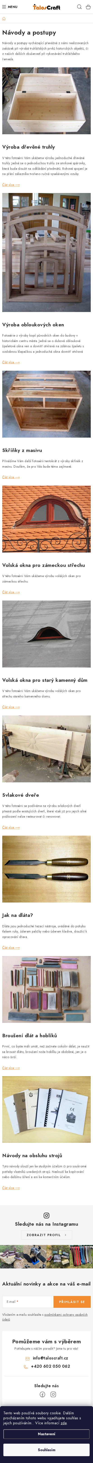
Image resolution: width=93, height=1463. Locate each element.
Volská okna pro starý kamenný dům (45, 680)
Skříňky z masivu (22, 450)
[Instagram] (53, 1394)
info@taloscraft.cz (50, 1358)
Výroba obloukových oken (33, 324)
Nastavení (46, 1434)
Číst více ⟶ (11, 185)
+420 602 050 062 (50, 1366)
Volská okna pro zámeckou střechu (43, 565)
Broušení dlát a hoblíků (29, 1035)
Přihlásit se (72, 1302)
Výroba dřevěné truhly (28, 146)
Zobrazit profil (44, 1235)
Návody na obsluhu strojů (32, 1155)
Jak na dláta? (17, 915)
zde (64, 1423)
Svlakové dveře (20, 795)
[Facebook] (42, 1394)
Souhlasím (46, 1450)
